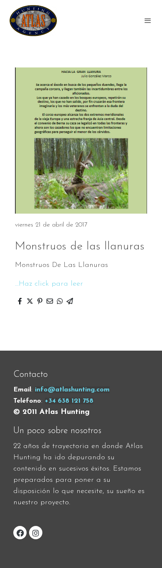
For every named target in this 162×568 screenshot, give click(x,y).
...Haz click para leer (49, 284)
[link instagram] (35, 532)
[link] (33, 20)
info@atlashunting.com (72, 389)
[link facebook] (20, 532)
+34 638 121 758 (69, 401)
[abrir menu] (147, 20)
